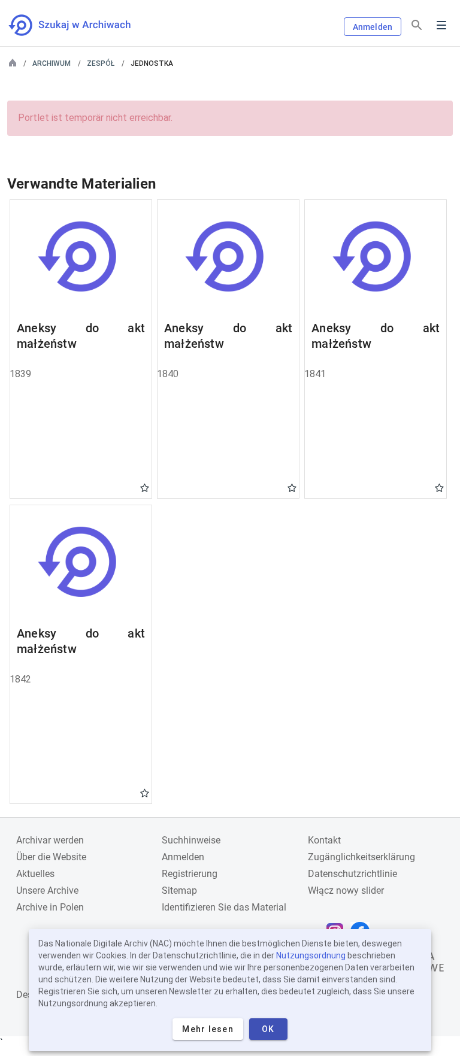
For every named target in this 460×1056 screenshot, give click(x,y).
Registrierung (189, 873)
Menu (441, 25)
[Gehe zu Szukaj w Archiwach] (80, 25)
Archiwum (51, 63)
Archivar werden (50, 840)
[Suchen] (416, 25)
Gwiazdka (144, 487)
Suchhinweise (191, 840)
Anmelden (372, 27)
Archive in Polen (50, 907)
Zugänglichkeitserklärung (361, 857)
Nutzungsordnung (311, 955)
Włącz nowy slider (346, 890)
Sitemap (179, 890)
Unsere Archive (47, 890)
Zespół (100, 63)
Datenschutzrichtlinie (352, 873)
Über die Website (51, 857)
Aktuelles (35, 873)
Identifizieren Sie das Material (224, 907)
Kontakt (324, 840)
